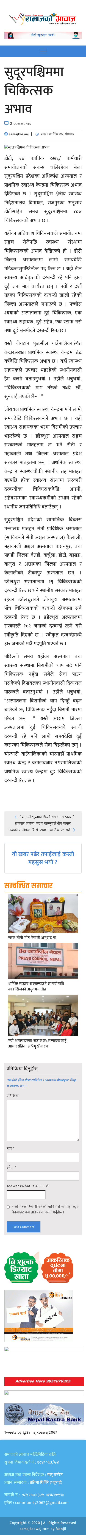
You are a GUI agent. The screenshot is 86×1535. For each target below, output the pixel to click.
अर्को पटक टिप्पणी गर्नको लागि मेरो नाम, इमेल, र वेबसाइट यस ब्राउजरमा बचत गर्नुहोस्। (45, 1209)
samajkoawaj (19, 134)
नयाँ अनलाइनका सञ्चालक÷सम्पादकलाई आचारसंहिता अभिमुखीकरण (37, 1043)
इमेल (11, 1167)
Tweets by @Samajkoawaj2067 (30, 1432)
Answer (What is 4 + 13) (27, 1186)
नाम (10, 1149)
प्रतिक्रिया (13, 1096)
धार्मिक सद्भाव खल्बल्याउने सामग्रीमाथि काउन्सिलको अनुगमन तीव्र (36, 986)
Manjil (61, 1529)
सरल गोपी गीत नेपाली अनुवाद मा (32, 938)
